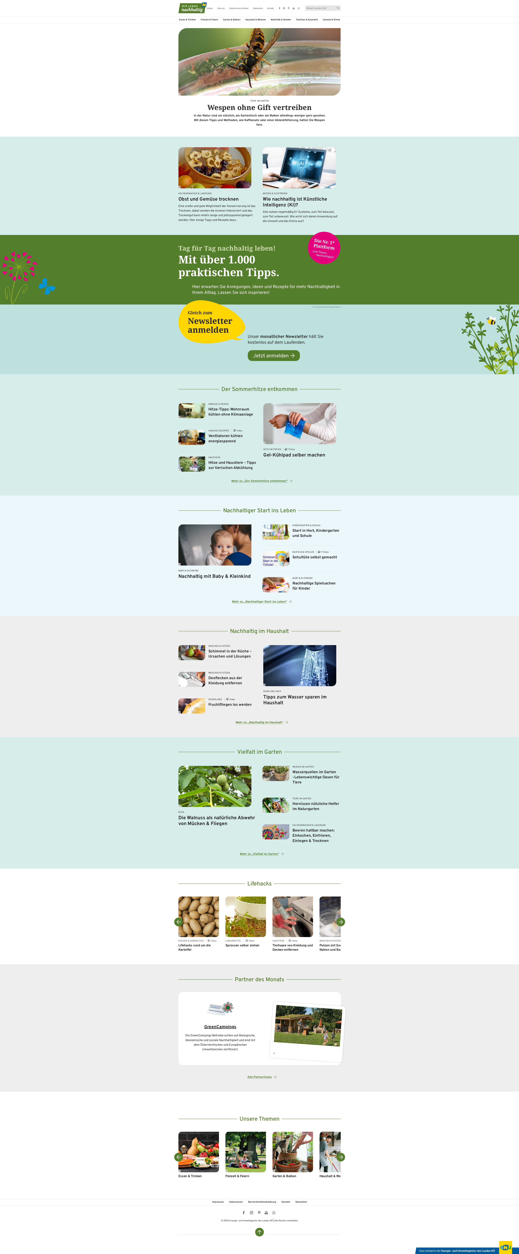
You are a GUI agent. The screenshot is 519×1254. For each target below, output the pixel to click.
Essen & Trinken (187, 19)
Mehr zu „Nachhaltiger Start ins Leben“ (259, 602)
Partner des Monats (259, 979)
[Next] (340, 922)
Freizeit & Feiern (209, 19)
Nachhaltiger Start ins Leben (259, 510)
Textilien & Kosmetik (307, 19)
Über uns (221, 8)
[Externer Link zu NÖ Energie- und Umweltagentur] (467, 1247)
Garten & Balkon (231, 19)
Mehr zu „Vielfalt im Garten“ (259, 854)
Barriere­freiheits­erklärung (262, 1202)
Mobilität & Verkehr (281, 19)
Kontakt (270, 8)
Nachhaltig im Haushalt (259, 631)
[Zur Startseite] (190, 7)
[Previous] (178, 922)
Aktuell (210, 8)
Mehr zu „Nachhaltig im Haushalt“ (259, 722)
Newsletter (301, 1202)
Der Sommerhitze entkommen (259, 389)
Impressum (218, 1202)
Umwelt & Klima (331, 19)
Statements (258, 8)
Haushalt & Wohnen (255, 19)
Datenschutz (236, 1202)
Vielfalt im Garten (259, 752)
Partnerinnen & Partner (239, 8)
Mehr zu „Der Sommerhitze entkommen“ (259, 481)
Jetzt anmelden (271, 356)
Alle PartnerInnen (259, 1077)
